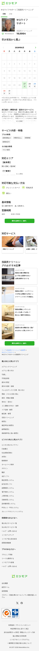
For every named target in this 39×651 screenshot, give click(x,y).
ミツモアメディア (8, 535)
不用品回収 (5, 378)
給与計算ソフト (7, 484)
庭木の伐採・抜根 (8, 386)
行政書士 (5, 449)
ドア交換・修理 (7, 410)
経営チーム (5, 587)
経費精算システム (8, 488)
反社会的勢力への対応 (11, 632)
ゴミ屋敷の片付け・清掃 (10, 406)
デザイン (5, 468)
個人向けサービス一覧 (9, 523)
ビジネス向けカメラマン (10, 445)
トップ (4, 350)
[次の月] (35, 47)
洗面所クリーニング (13, 350)
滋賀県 (23, 350)
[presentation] (4, 14)
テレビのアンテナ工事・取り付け (13, 390)
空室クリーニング (8, 417)
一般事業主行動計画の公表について (19, 643)
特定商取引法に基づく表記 (19, 629)
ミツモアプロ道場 (8, 562)
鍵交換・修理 (6, 413)
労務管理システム (8, 500)
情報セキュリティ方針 (27, 632)
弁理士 (4, 457)
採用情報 (5, 591)
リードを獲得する (8, 558)
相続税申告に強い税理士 (10, 433)
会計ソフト (5, 476)
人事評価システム (8, 496)
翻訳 (3, 472)
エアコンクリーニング (9, 366)
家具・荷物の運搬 (8, 398)
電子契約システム (8, 492)
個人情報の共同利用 (19, 636)
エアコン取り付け (8, 370)
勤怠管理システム (8, 480)
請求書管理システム (8, 504)
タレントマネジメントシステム (12, 511)
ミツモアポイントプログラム (19, 639)
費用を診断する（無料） (19, 221)
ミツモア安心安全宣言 (9, 539)
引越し (4, 374)
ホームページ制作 (8, 464)
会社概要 (5, 583)
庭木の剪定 (5, 382)
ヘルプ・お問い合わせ (9, 531)
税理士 (4, 421)
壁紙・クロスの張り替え (10, 394)
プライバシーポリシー (23, 625)
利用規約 (11, 625)
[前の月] (3, 47)
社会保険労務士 (7, 453)
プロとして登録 (7, 554)
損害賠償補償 (6, 543)
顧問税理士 (5, 429)
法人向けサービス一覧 (9, 527)
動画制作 (5, 460)
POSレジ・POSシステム (10, 507)
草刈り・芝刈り (7, 402)
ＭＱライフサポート (8, 352)
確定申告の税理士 (8, 425)
